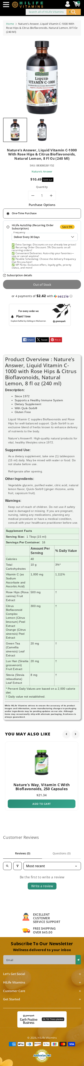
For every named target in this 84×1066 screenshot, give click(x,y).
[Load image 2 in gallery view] (42, 130)
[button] (7, 4)
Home (10, 24)
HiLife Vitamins (47, 1037)
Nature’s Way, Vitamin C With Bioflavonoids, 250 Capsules (41, 787)
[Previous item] (66, 734)
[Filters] (17, 866)
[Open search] (7, 866)
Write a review (42, 886)
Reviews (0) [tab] (22, 853)
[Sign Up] (78, 959)
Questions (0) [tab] (62, 853)
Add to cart (41, 804)
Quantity (42, 187)
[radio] (42, 214)
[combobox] (53, 12)
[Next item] (75, 734)
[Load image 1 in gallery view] (15, 130)
